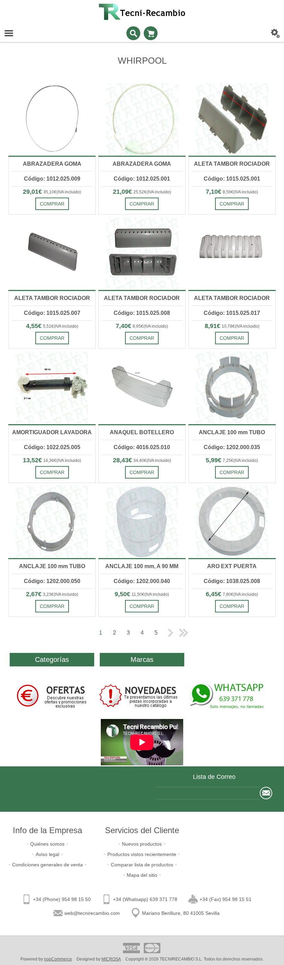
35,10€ (49, 192)
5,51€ (48, 326)
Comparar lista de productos (142, 864)
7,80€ (228, 594)
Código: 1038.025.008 (232, 581)
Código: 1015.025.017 (232, 313)
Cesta (151, 33)
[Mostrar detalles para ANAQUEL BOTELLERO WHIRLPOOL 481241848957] (142, 388)
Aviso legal (47, 854)
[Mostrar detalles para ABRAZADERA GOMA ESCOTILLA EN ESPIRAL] (142, 119)
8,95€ (138, 326)
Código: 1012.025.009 (52, 179)
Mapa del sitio (142, 875)
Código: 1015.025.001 (232, 179)
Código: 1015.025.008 (142, 313)
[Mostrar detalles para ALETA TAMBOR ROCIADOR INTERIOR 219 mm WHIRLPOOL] (52, 253)
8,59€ (228, 192)
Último (183, 633)
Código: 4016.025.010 (142, 447)
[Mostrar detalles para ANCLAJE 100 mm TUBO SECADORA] (232, 388)
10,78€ (228, 326)
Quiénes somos (47, 844)
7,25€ (228, 460)
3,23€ (48, 594)
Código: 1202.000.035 (232, 447)
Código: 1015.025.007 (52, 313)
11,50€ (138, 594)
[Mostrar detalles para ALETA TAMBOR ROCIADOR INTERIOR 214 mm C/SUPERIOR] (232, 119)
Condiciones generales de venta (47, 864)
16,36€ (49, 460)
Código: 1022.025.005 (52, 447)
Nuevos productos (142, 844)
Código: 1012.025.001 (142, 179)
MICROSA (111, 959)
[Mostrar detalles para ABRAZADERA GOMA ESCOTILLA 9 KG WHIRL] (52, 119)
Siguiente (169, 633)
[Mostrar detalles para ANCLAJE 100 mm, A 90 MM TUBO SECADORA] (142, 521)
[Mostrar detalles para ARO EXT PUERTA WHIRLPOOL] (232, 521)
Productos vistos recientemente (141, 854)
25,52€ (140, 192)
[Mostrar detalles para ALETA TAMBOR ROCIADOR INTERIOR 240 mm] (142, 253)
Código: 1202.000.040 (142, 581)
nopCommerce (58, 959)
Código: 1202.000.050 (52, 581)
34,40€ (140, 460)
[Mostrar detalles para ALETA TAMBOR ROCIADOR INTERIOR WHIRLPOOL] (232, 253)
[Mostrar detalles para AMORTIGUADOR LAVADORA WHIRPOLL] (52, 388)
